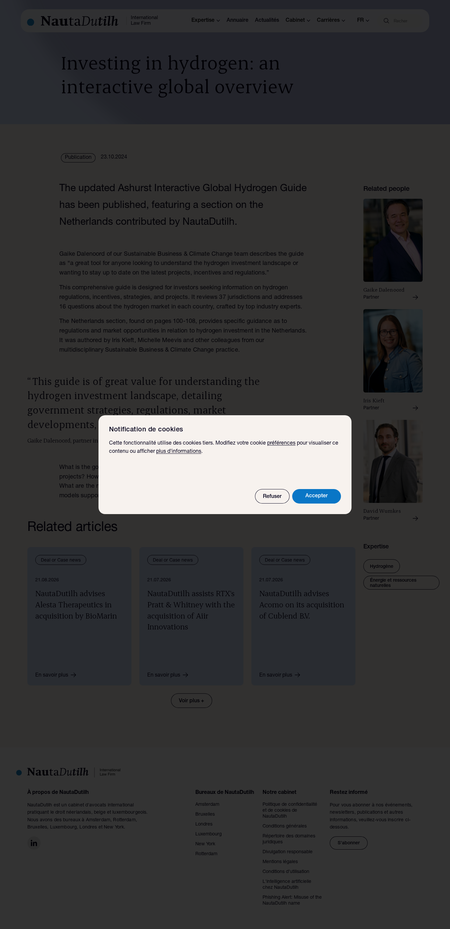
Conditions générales (285, 826)
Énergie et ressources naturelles (393, 583)
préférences (281, 443)
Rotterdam (206, 854)
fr (360, 20)
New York (205, 844)
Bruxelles (205, 814)
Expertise (202, 20)
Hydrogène (381, 567)
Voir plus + (191, 701)
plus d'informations (178, 451)
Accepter (316, 496)
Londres (203, 824)
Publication (78, 157)
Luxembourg (208, 834)
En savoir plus (51, 675)
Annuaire (237, 20)
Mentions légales (280, 862)
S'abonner (349, 843)
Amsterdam (207, 804)
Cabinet (295, 20)
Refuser (272, 497)
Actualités (267, 20)
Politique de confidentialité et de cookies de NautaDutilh (290, 810)
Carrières (328, 20)
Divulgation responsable (288, 852)
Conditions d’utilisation (286, 872)
